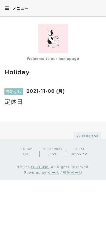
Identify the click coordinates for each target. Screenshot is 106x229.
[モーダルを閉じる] (53, 114)
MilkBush (40, 167)
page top (89, 136)
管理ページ (72, 172)
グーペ (53, 172)
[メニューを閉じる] (53, 114)
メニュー (20, 8)
